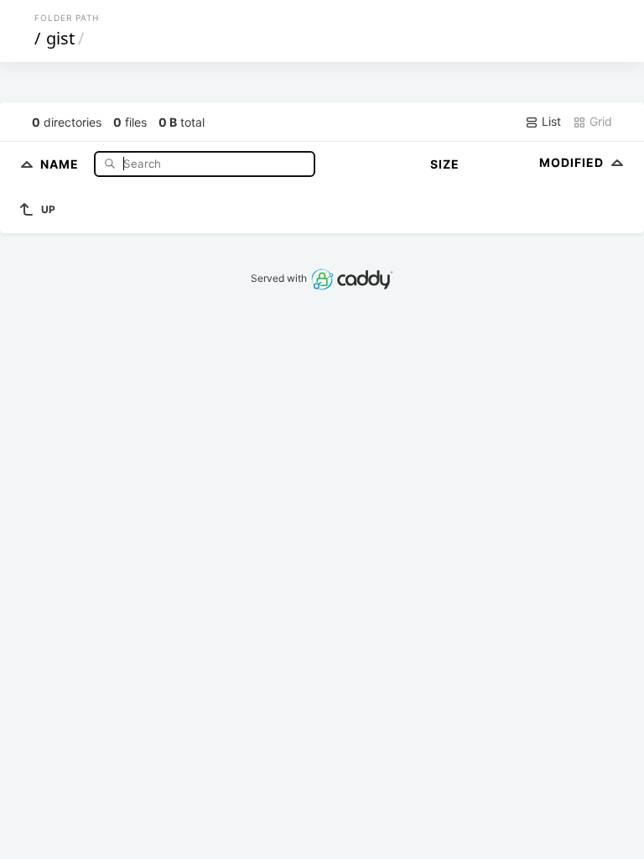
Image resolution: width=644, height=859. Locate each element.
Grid (599, 121)
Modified (573, 162)
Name (61, 163)
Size (445, 164)
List (549, 121)
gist (60, 38)
